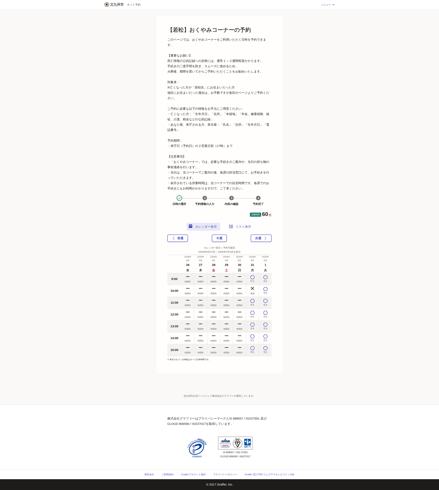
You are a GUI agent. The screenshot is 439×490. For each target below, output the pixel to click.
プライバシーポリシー (225, 474)
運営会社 (149, 474)
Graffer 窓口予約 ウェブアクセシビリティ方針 (270, 474)
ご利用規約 (168, 474)
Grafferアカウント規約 (193, 474)
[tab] (203, 227)
